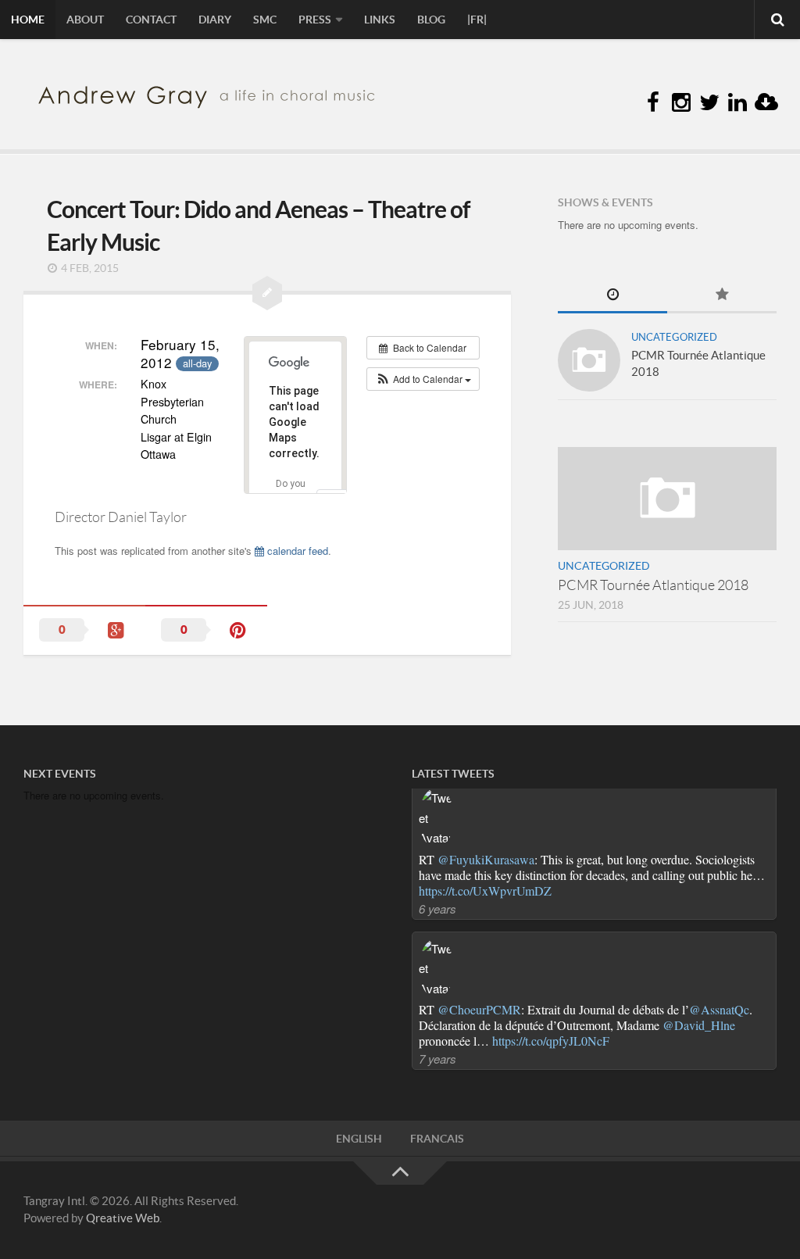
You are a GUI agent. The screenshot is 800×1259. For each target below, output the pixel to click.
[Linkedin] (737, 103)
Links (379, 19)
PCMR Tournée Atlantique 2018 (653, 585)
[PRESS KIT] (766, 103)
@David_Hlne (698, 883)
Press (314, 19)
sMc (265, 19)
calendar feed (296, 550)
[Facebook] (653, 103)
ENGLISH (359, 1138)
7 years (437, 916)
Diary (214, 19)
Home (28, 19)
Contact (151, 19)
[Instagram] (681, 103)
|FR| (477, 19)
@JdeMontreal (720, 1017)
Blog (431, 19)
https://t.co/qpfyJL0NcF (550, 898)
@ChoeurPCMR (479, 867)
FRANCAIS (437, 1138)
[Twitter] (709, 103)
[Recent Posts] (612, 295)
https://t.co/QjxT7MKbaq (481, 1048)
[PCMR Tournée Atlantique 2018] (589, 360)
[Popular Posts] (722, 295)
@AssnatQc (719, 867)
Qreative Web (122, 1218)
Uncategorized (674, 337)
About (85, 19)
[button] (423, 378)
